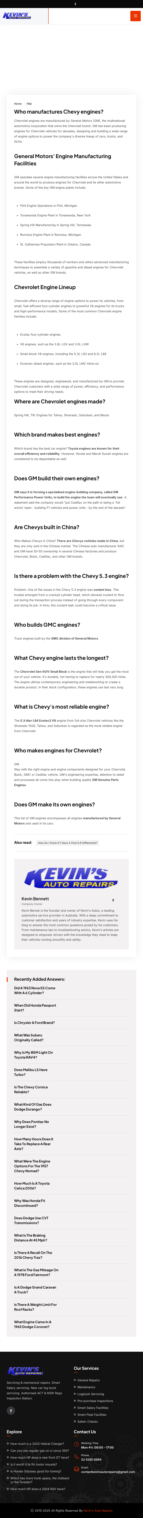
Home (18, 103)
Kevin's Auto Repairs (98, 1510)
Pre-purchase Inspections (95, 1401)
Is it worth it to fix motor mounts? (33, 1464)
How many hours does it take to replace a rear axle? (33, 1144)
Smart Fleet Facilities (91, 1415)
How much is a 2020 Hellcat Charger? (37, 1444)
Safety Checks (87, 1421)
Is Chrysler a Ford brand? (34, 1022)
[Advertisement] (71, 52)
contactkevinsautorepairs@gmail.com (108, 1472)
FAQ (29, 103)
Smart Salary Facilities (92, 1408)
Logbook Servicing (90, 1394)
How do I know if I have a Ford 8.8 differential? (67, 842)
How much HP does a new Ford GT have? (39, 1457)
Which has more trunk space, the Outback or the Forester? (39, 1480)
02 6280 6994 (91, 1459)
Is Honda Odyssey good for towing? (35, 1471)
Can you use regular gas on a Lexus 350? (39, 1450)
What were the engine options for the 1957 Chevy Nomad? (32, 1166)
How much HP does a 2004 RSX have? (37, 1489)
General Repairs (88, 1380)
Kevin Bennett (35, 898)
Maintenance (86, 1387)
